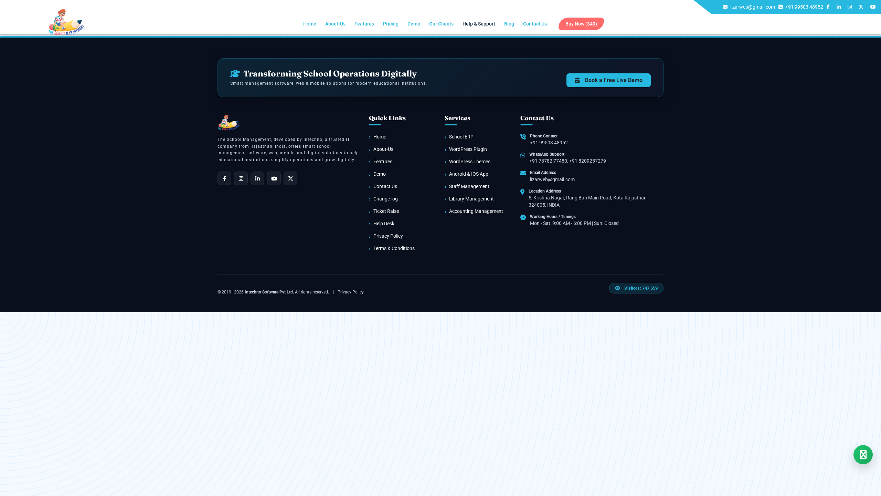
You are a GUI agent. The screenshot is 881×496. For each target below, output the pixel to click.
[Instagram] (241, 178)
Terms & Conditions (394, 248)
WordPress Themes (469, 161)
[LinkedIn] (257, 178)
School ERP (461, 137)
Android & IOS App (468, 174)
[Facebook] (224, 178)
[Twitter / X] (290, 178)
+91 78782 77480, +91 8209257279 (567, 161)
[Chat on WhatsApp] (863, 454)
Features (364, 24)
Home (309, 24)
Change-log (385, 199)
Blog (509, 24)
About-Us (335, 24)
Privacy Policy (388, 236)
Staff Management (469, 186)
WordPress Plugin (468, 149)
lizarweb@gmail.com (552, 179)
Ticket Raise (386, 211)
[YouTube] (274, 178)
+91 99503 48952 (549, 142)
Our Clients (441, 24)
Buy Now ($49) (581, 24)
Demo (413, 24)
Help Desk (383, 223)
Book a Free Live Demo (614, 80)
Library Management (471, 199)
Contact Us (535, 24)
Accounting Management (476, 211)
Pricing (391, 24)
